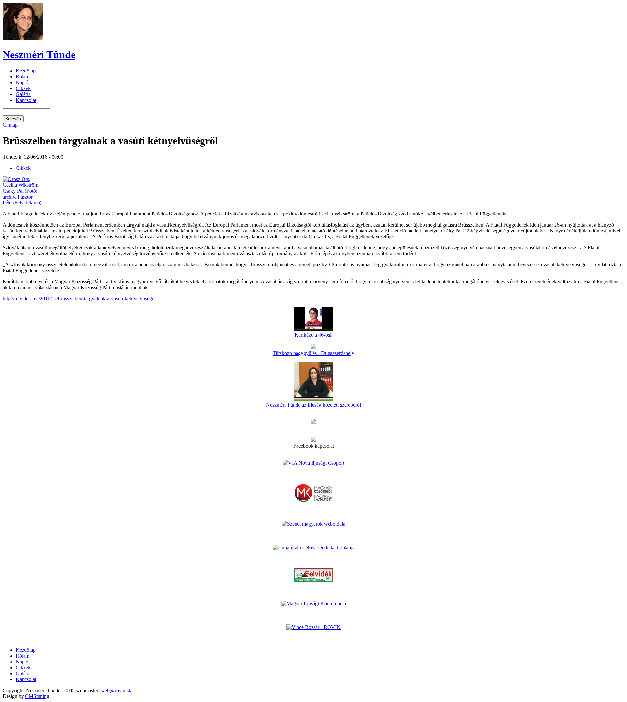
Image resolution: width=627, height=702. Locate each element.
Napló (22, 82)
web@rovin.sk (116, 690)
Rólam (22, 76)
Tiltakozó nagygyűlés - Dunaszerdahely (313, 353)
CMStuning (37, 696)
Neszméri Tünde (39, 54)
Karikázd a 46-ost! (314, 335)
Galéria (23, 94)
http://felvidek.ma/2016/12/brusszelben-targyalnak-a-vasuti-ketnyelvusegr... (80, 298)
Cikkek (23, 88)
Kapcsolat (26, 100)
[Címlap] (23, 38)
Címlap (10, 125)
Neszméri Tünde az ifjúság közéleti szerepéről (313, 404)
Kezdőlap (26, 70)
